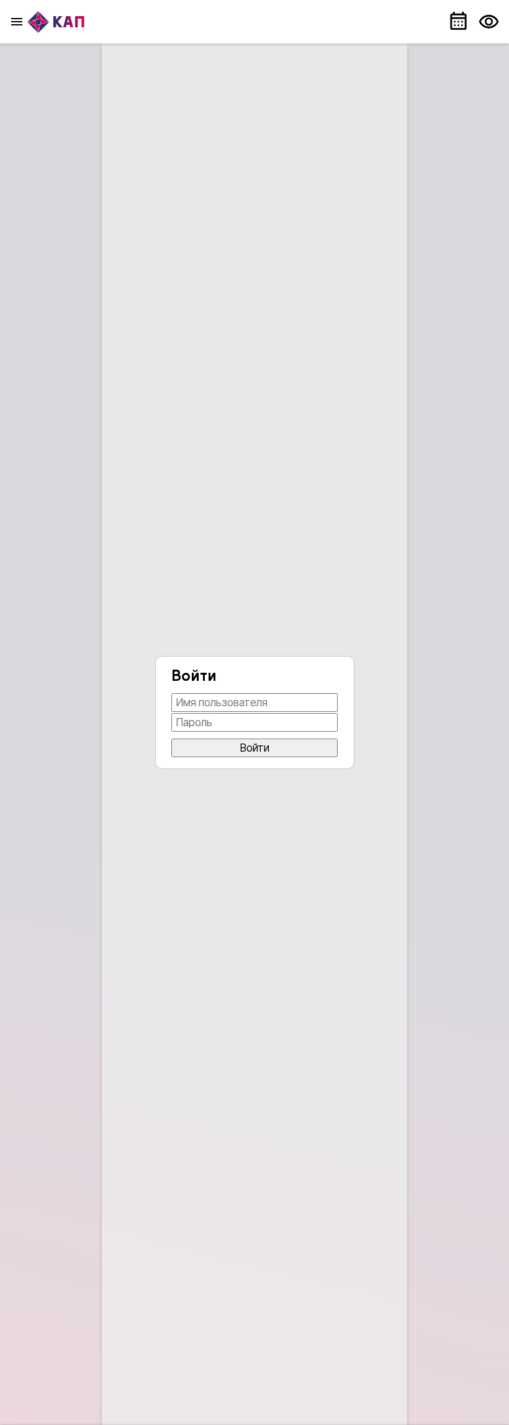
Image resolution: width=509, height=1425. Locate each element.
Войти (254, 748)
